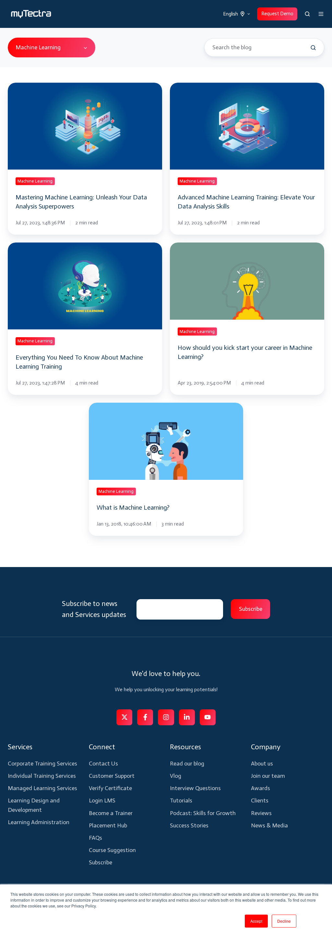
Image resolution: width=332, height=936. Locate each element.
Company (265, 746)
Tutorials (181, 800)
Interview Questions (195, 788)
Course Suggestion (112, 850)
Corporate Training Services (42, 763)
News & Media (269, 825)
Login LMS (102, 800)
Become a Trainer (111, 813)
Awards (260, 788)
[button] (307, 14)
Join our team (268, 775)
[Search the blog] (313, 47)
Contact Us (103, 763)
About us (262, 763)
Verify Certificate (110, 788)
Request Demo (277, 14)
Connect (102, 746)
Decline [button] (284, 921)
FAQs (95, 837)
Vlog (175, 775)
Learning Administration (38, 822)
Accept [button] (256, 921)
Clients (259, 800)
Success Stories (189, 825)
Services (20, 746)
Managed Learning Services (42, 788)
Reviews (261, 813)
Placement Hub (108, 825)
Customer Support (112, 775)
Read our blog (187, 763)
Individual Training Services (42, 775)
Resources (185, 746)
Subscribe (100, 862)
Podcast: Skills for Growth (203, 813)
